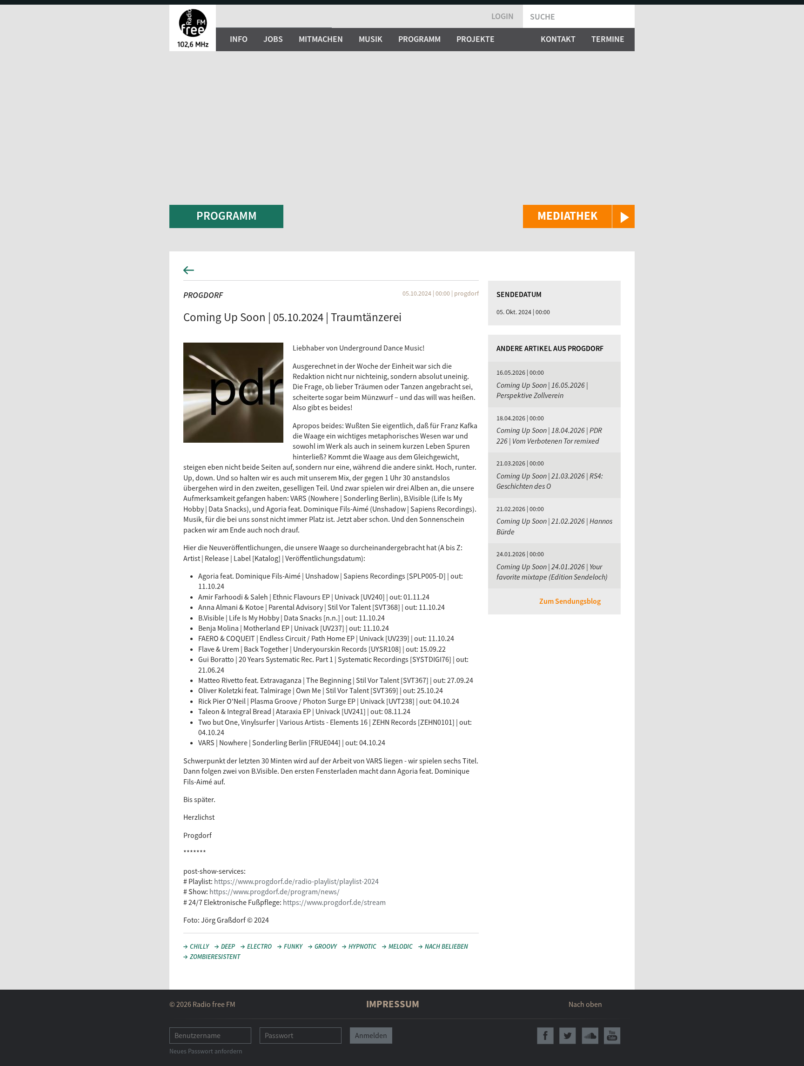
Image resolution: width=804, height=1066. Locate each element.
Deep (228, 946)
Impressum (392, 1004)
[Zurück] (402, 273)
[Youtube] (612, 1035)
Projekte (475, 39)
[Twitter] (567, 1035)
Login (502, 16)
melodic (401, 946)
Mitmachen (321, 39)
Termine (607, 39)
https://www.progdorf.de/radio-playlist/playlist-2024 (296, 881)
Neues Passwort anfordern (205, 1051)
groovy (326, 946)
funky (293, 946)
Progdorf (203, 295)
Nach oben (585, 1004)
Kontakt (558, 39)
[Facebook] (545, 1035)
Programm (419, 39)
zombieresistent (215, 956)
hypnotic (362, 946)
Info (239, 39)
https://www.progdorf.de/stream (334, 902)
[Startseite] (192, 28)
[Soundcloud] (590, 1035)
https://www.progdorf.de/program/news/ (274, 891)
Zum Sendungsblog (570, 601)
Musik (370, 39)
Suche (542, 16)
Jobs (273, 39)
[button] (579, 216)
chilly (199, 946)
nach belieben (446, 946)
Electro (259, 946)
